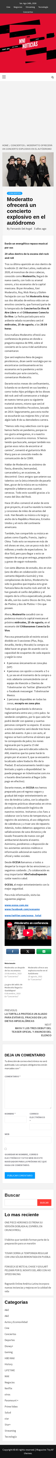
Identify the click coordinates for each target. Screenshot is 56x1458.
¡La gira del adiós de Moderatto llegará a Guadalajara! (13, 987)
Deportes (10, 1340)
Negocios (18, 6)
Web (7, 1134)
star (7, 1418)
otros (7, 1394)
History (9, 1364)
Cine (8, 6)
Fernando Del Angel (21, 228)
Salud (8, 1412)
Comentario (12, 1076)
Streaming (30, 6)
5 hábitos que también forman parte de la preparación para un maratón (27, 1241)
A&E (7, 1310)
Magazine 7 (42, 1449)
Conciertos (28, 11)
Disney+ (9, 1346)
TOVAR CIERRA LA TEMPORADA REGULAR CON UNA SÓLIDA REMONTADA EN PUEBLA (27, 1255)
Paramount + (11, 1400)
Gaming (9, 1352)
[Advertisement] (28, 110)
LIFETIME (10, 1370)
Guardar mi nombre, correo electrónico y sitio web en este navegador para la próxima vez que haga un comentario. (26, 1160)
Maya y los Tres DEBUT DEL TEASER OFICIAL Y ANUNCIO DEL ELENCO (31, 1030)
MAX (7, 1376)
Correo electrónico (37, 1117)
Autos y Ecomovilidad (16, 1322)
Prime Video (11, 1406)
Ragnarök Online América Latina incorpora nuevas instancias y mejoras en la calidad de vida (28, 1287)
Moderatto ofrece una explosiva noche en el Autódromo (38, 970)
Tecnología (43, 6)
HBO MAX (10, 1358)
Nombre (10, 1113)
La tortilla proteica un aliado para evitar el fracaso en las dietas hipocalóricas (26, 1015)
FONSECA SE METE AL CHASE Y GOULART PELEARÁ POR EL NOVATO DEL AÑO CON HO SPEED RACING (28, 1270)
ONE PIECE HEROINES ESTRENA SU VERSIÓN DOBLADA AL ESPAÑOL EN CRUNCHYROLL (24, 1226)
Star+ (8, 1424)
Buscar (12, 1195)
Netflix (8, 1388)
